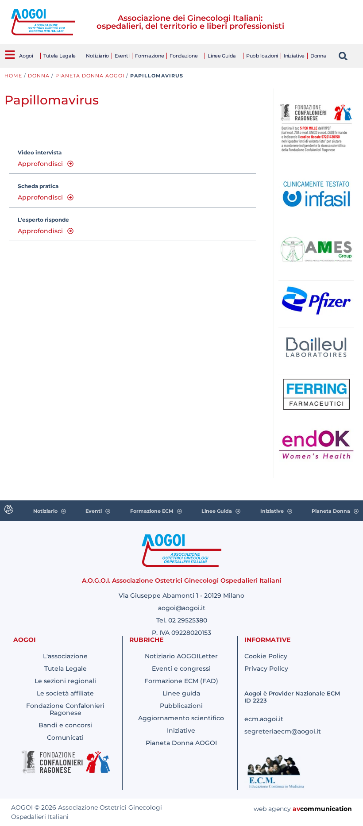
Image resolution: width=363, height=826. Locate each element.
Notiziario (97, 56)
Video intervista (40, 152)
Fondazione (183, 56)
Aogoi (26, 56)
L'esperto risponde (43, 219)
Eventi (122, 56)
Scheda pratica (38, 186)
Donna (318, 56)
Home (13, 76)
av (296, 809)
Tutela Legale (59, 56)
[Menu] (9, 54)
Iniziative (294, 56)
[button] (343, 56)
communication (326, 809)
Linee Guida (222, 56)
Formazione (149, 56)
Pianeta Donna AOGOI (89, 76)
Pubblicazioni (262, 56)
